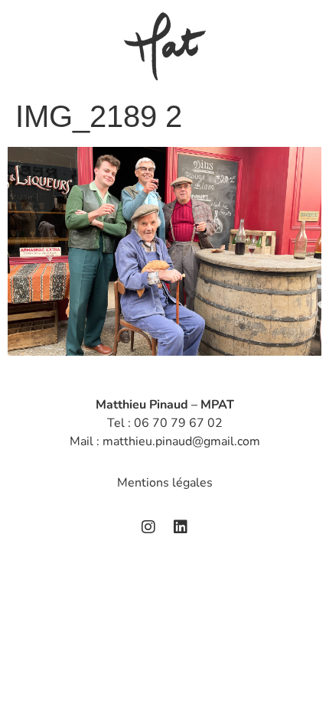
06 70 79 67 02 (178, 423)
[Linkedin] (180, 527)
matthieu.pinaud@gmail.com (181, 441)
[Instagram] (148, 527)
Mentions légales (165, 482)
